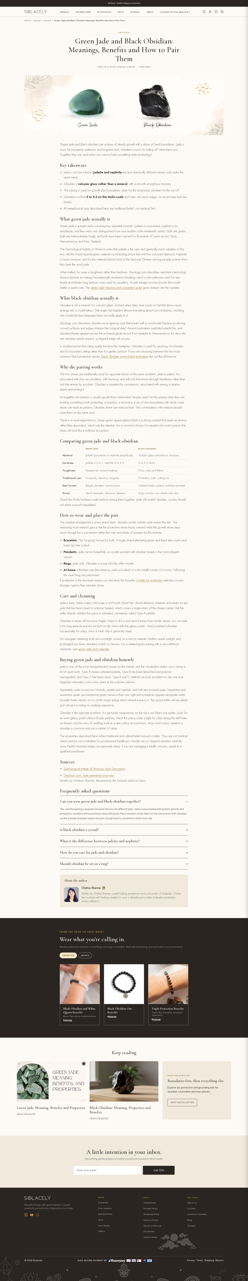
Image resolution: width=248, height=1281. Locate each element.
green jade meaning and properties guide (116, 288)
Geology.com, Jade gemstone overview (89, 775)
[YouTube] (31, 1214)
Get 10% (159, 1170)
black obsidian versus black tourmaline (125, 356)
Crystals (47, 21)
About (150, 12)
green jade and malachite (93, 649)
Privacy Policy (151, 1209)
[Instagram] (25, 1214)
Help (146, 1198)
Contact (191, 1226)
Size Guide (104, 1226)
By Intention (104, 12)
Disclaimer (149, 1232)
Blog (189, 1220)
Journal (135, 12)
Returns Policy (151, 1220)
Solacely (193, 1198)
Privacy (191, 1260)
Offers (101, 1231)
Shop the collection (182, 1102)
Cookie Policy (150, 1237)
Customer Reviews (197, 1214)
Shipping (209, 1260)
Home (27, 21)
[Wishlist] (216, 11)
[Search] (204, 11)
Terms (199, 1260)
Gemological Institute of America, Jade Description (94, 769)
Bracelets (103, 1203)
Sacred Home (83, 12)
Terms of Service (152, 1226)
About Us (192, 1203)
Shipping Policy (151, 1214)
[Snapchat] (37, 1214)
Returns (219, 1260)
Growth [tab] (85, 955)
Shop (101, 1197)
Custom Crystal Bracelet (175, 12)
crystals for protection (149, 580)
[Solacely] (35, 11)
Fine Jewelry (105, 1208)
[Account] (210, 11)
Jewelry (64, 12)
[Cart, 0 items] (222, 11)
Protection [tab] (68, 955)
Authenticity (150, 1203)
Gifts (121, 12)
